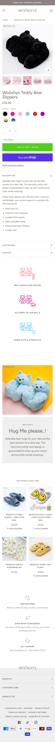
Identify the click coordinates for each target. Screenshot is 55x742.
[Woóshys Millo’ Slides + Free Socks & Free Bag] (41, 499)
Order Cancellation (16, 716)
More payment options (13, 165)
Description (8, 176)
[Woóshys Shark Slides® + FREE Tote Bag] (14, 499)
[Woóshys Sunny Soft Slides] (41, 549)
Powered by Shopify (39, 716)
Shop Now (27, 390)
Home (5, 20)
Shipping (6, 253)
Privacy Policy (42, 708)
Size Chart (8, 140)
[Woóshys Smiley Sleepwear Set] (14, 549)
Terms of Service (17, 712)
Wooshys (12, 708)
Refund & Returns (37, 712)
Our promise (8, 245)
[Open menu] (6, 10)
